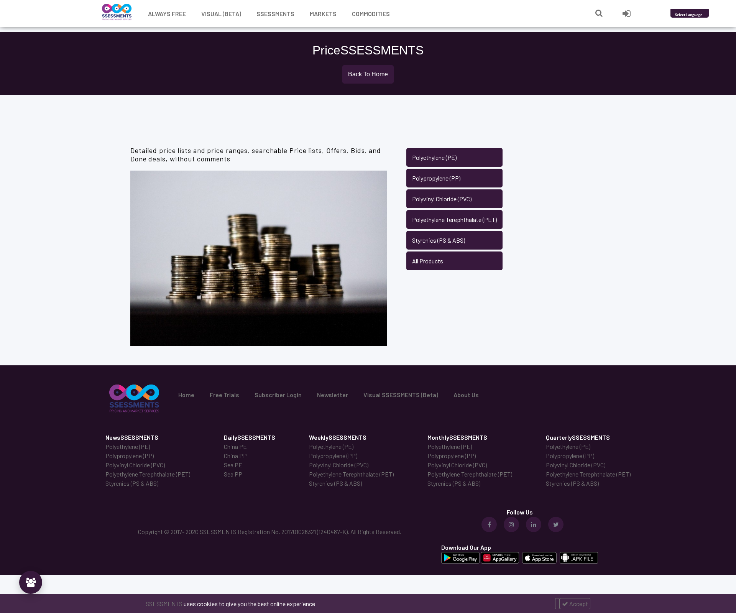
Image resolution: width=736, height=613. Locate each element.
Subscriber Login (278, 394)
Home (186, 394)
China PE (235, 446)
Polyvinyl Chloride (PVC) (442, 198)
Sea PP (233, 474)
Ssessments (275, 13)
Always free (167, 13)
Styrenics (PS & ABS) (438, 240)
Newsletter (332, 394)
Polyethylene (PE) (434, 157)
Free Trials (224, 394)
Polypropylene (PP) (436, 178)
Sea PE (233, 464)
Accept (578, 603)
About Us (466, 394)
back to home (368, 74)
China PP (235, 455)
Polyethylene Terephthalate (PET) (454, 219)
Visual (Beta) (221, 13)
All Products (427, 261)
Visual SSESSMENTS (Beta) (400, 394)
